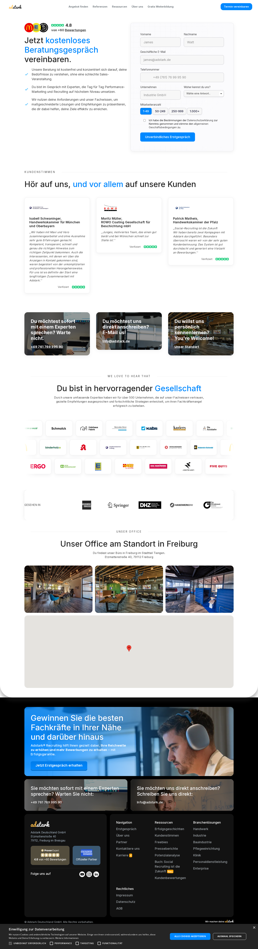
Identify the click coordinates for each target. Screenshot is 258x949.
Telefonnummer (149, 69)
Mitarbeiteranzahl (150, 104)
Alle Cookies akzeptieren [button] (190, 936)
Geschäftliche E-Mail (153, 52)
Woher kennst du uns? (197, 87)
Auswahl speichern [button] (229, 936)
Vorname (145, 34)
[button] (129, 648)
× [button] (254, 927)
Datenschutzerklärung (200, 120)
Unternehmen (148, 87)
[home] (15, 6)
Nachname (190, 34)
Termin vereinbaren (236, 6)
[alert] (129, 936)
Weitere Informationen (66, 938)
